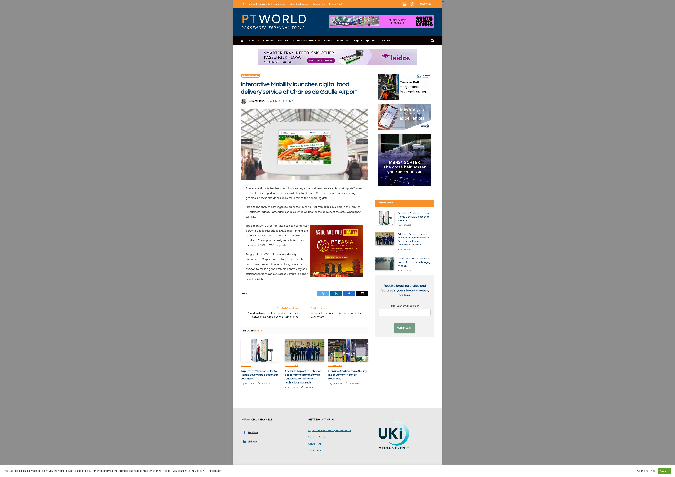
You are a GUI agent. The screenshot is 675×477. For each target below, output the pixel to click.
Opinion (268, 40)
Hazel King (258, 101)
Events (386, 40)
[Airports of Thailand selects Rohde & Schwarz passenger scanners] (261, 350)
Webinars (343, 40)
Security (246, 366)
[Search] (432, 41)
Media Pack (335, 3)
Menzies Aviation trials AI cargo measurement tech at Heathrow (348, 375)
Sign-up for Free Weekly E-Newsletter (264, 3)
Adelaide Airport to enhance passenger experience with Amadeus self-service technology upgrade (303, 377)
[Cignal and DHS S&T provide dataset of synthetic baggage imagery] (384, 263)
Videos (328, 40)
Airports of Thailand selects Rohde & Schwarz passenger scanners (259, 375)
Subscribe (425, 4)
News (252, 40)
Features (283, 40)
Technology (291, 366)
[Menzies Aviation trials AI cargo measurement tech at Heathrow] (348, 350)
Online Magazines (305, 40)
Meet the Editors (299, 3)
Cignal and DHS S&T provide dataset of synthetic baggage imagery (415, 262)
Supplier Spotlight (365, 40)
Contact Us (319, 3)
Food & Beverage (250, 76)
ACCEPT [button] (664, 471)
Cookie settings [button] (646, 471)
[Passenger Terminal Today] (276, 22)
